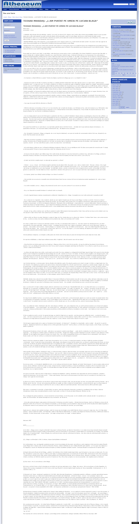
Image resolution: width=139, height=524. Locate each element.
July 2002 (115, 105)
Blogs (46, 9)
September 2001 (117, 92)
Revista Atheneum (13, 10)
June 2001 (115, 90)
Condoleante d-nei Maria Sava (121, 31)
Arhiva (41, 9)
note (113, 63)
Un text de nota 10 (118, 50)
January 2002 (116, 96)
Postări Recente (10, 52)
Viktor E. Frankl (116, 65)
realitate (115, 42)
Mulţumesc (116, 30)
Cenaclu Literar (32, 10)
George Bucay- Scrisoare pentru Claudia (123, 66)
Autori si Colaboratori (63, 9)
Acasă (5, 9)
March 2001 (116, 85)
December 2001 (117, 94)
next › (128, 107)
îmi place (115, 43)
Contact (53, 9)
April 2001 (115, 86)
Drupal (120, 112)
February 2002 (117, 97)
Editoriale (23, 9)
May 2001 (115, 88)
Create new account (9, 35)
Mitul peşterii (116, 45)
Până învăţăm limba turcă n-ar (121, 38)
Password (7, 30)
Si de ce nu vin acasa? (119, 47)
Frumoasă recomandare (119, 54)
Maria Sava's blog (17, 17)
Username (7, 25)
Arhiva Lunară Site (11, 50)
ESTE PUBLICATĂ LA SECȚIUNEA (121, 35)
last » (124, 75)
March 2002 (116, 99)
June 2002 (115, 103)
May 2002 (115, 101)
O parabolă (115, 68)
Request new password (10, 37)
